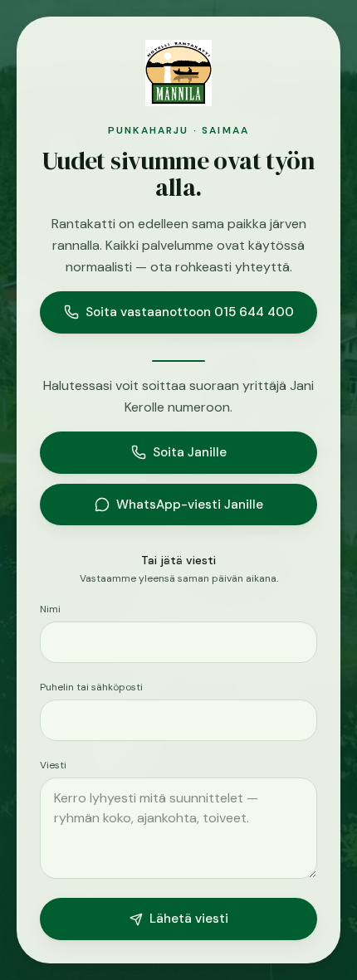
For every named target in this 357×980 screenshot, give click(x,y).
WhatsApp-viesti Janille (189, 504)
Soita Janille (190, 452)
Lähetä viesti (188, 918)
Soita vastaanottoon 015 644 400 (190, 312)
